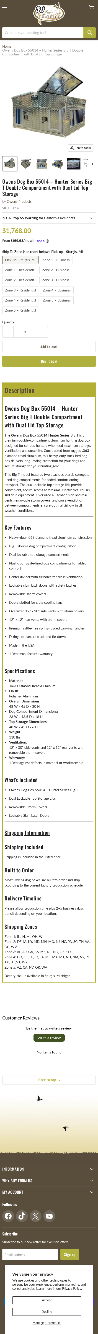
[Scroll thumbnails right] (91, 164)
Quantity (8, 322)
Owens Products (19, 201)
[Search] (89, 32)
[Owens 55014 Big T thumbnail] (10, 163)
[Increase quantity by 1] (42, 332)
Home (6, 46)
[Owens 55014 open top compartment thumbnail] (41, 163)
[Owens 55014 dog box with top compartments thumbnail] (57, 163)
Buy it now (49, 361)
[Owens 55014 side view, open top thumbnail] (25, 163)
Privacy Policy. (72, 1288)
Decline (46, 1311)
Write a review (49, 1037)
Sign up (70, 1254)
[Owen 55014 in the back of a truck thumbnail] (73, 163)
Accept (47, 1300)
